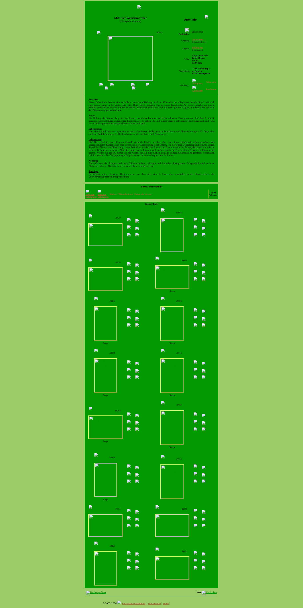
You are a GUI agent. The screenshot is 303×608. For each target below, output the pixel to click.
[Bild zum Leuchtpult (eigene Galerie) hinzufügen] (115, 32)
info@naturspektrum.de (133, 603)
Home (166, 603)
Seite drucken (154, 603)
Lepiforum (211, 89)
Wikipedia (211, 82)
